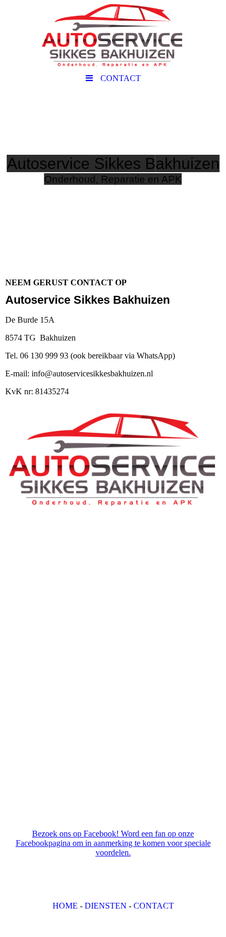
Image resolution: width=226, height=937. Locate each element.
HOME (65, 905)
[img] (113, 34)
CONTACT (153, 905)
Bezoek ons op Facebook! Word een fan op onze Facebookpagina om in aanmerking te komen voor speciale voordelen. (113, 843)
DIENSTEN (106, 905)
